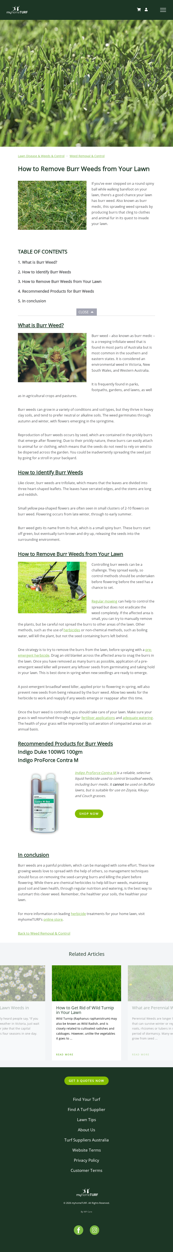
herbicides (72, 630)
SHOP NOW (89, 814)
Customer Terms (86, 1170)
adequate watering (138, 717)
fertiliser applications (98, 717)
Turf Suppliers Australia (86, 1140)
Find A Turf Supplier (86, 1109)
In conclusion (34, 300)
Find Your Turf (86, 1099)
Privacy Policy (86, 1160)
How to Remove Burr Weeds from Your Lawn (61, 281)
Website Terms (86, 1150)
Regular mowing (104, 601)
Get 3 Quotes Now (86, 1081)
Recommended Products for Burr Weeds (58, 291)
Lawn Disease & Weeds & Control (41, 156)
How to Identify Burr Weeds (46, 271)
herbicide (78, 913)
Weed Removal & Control (87, 156)
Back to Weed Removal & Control (44, 933)
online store (53, 919)
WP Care (88, 1211)
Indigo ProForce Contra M (96, 772)
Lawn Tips (86, 1119)
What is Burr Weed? (39, 262)
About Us (86, 1130)
